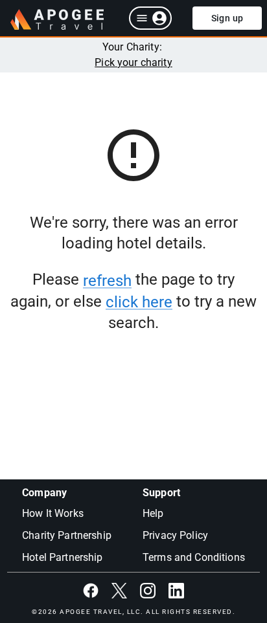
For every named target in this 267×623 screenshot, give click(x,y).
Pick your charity (133, 62)
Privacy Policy (175, 535)
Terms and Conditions (194, 557)
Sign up (227, 18)
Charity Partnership (66, 535)
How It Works (53, 513)
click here (139, 302)
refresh (107, 281)
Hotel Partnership (62, 557)
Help (153, 513)
